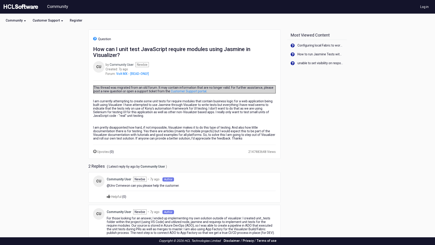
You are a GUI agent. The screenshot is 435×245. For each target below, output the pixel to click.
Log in (424, 7)
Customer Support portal (188, 91)
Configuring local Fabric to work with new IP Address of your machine (320, 45)
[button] (15, 20)
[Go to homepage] (20, 7)
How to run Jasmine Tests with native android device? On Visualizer (320, 54)
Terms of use (266, 241)
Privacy (248, 241)
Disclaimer (232, 241)
